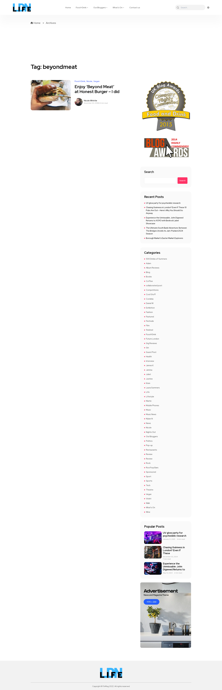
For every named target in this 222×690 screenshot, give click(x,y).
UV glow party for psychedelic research (163, 203)
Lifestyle (150, 396)
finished (149, 330)
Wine (148, 512)
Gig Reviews (151, 343)
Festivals (150, 321)
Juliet (148, 374)
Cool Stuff (151, 294)
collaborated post (154, 285)
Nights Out (151, 432)
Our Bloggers (99, 7)
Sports (149, 481)
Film (148, 325)
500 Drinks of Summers (156, 259)
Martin (148, 401)
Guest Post (151, 352)
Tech (148, 485)
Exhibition (150, 308)
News (148, 423)
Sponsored (151, 472)
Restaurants (151, 450)
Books (149, 276)
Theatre (149, 489)
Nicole (89, 81)
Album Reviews (152, 268)
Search (149, 172)
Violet (148, 498)
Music (148, 410)
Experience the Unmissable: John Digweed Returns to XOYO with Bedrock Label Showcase (164, 220)
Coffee (149, 281)
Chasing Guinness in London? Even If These (174, 550)
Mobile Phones (152, 405)
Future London (152, 339)
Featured (150, 316)
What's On (150, 507)
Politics (149, 441)
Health (149, 356)
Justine (149, 379)
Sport (148, 476)
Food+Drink (81, 7)
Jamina (149, 370)
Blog (148, 272)
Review (149, 454)
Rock (148, 463)
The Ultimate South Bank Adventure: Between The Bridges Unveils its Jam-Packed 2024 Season (166, 231)
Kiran (148, 383)
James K (150, 365)
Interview (150, 361)
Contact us (134, 7)
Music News (151, 414)
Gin (147, 347)
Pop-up (149, 445)
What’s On (117, 7)
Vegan (96, 81)
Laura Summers (153, 387)
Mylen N (149, 418)
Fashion (149, 312)
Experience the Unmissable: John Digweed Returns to (174, 566)
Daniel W (149, 303)
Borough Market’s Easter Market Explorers (164, 238)
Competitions (152, 290)
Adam (148, 263)
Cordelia (149, 299)
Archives (51, 23)
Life (148, 392)
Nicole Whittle (90, 101)
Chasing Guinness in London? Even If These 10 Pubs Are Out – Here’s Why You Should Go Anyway (166, 210)
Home (68, 7)
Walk (148, 503)
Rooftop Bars (152, 467)
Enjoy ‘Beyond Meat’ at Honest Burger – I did (97, 89)
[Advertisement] (111, 44)
